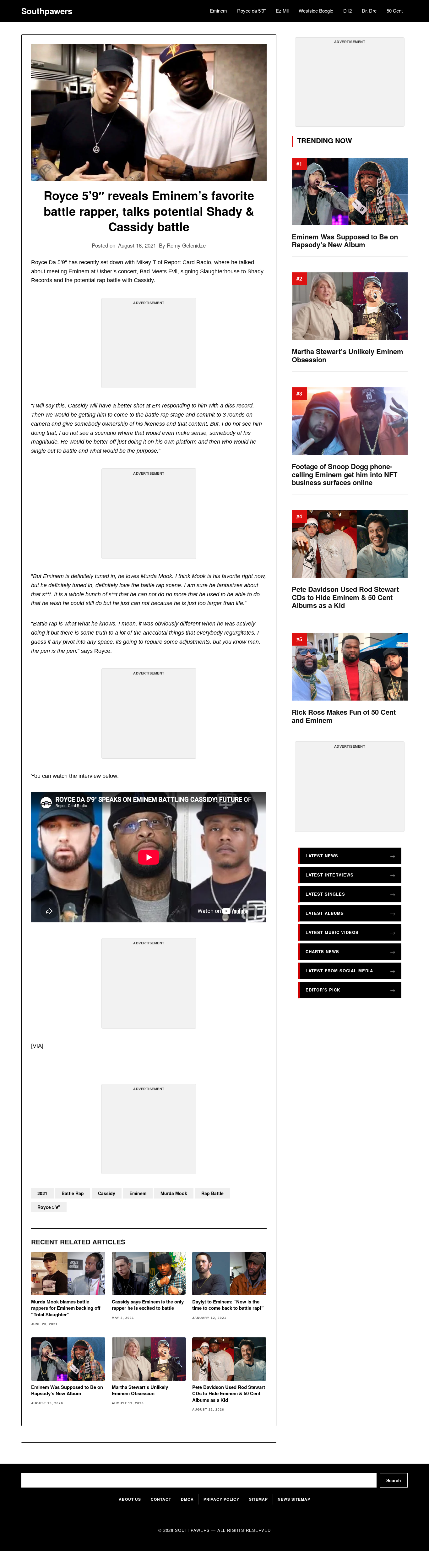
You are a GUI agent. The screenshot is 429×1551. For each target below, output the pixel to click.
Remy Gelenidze (186, 245)
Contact (161, 1499)
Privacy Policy (221, 1499)
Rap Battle (212, 1193)
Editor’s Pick (323, 990)
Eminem (218, 10)
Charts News (322, 951)
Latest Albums (325, 913)
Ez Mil (282, 10)
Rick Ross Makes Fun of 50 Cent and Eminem (344, 716)
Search (393, 1480)
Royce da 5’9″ (251, 10)
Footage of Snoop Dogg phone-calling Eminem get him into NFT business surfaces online (344, 474)
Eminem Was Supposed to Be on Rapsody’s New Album (67, 1390)
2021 (42, 1193)
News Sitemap (294, 1499)
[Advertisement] (149, 345)
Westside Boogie (316, 10)
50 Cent (395, 10)
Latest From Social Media (339, 971)
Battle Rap (73, 1193)
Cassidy (106, 1193)
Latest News (322, 856)
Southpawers (46, 11)
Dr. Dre (369, 10)
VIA (37, 1046)
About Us (130, 1499)
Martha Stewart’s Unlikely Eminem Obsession (140, 1390)
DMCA (187, 1499)
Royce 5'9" (48, 1207)
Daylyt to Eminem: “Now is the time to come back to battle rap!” (228, 1305)
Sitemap (258, 1499)
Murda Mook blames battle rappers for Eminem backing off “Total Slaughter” (65, 1308)
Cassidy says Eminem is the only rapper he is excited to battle (148, 1305)
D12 (347, 10)
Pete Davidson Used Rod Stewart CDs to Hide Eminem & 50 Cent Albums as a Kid (228, 1393)
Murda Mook (173, 1193)
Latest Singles (325, 894)
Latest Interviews (330, 875)
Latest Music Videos (332, 932)
